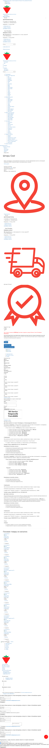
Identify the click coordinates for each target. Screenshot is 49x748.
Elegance (9, 79)
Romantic (9, 77)
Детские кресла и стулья (12, 140)
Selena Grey (10, 87)
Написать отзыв (7, 397)
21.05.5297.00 (6, 604)
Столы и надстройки (12, 141)
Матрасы (9, 132)
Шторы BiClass (7, 547)
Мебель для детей (9, 97)
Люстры (9, 125)
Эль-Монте (6, 15)
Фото (5, 407)
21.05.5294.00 (6, 545)
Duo (8, 76)
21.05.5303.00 (6, 533)
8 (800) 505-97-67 (6, 46)
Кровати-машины (8, 143)
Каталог (5, 145)
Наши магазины (7, 214)
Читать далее (6, 163)
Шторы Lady (6, 572)
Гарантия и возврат (6, 666)
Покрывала (10, 122)
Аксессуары (7, 121)
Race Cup (10, 111)
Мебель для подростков (10, 75)
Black (9, 85)
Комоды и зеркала (11, 138)
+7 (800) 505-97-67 (6, 26)
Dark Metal (10, 80)
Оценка (5, 402)
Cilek (11, 167)
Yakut (9, 91)
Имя (5, 401)
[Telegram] (7, 1)
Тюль (9, 130)
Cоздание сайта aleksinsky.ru (8, 693)
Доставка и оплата (11, 0)
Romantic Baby (11, 117)
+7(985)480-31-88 (8, 679)
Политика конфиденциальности (26, 692)
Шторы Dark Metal (7, 632)
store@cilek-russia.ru (7, 28)
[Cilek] (5, 535)
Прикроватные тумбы (12, 137)
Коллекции (2, 145)
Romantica (10, 83)
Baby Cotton (10, 116)
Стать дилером (25, 0)
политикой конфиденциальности (13, 700)
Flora (9, 89)
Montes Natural (11, 109)
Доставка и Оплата (6, 665)
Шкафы (9, 136)
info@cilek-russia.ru (9, 678)
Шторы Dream (6, 607)
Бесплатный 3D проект (6, 670)
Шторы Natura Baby (8, 584)
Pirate (9, 107)
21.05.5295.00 (6, 556)
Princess (9, 101)
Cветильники (10, 124)
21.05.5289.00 (6, 581)
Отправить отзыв (7, 420)
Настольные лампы (11, 127)
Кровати (9, 135)
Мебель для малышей (9, 112)
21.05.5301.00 (6, 629)
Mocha (9, 92)
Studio (9, 93)
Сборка (3, 667)
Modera (9, 94)
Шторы (9, 131)
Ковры (9, 123)
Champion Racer (11, 106)
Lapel (9, 95)
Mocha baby (10, 119)
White (9, 86)
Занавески (10, 129)
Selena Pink (10, 88)
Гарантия (17, 0)
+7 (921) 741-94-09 (6, 27)
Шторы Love (6, 595)
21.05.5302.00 (6, 615)
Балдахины (10, 128)
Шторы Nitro (6, 559)
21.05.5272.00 (6, 593)
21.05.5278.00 (6, 567)
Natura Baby (10, 118)
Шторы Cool (6, 536)
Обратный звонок (6, 49)
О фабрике (5, 0)
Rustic (9, 81)
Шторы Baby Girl (7, 620)
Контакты (30, 0)
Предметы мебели (9, 134)
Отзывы (20, 0)
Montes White (10, 110)
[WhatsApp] (7, 3)
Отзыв (5, 406)
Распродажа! (7, 74)
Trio (8, 82)
